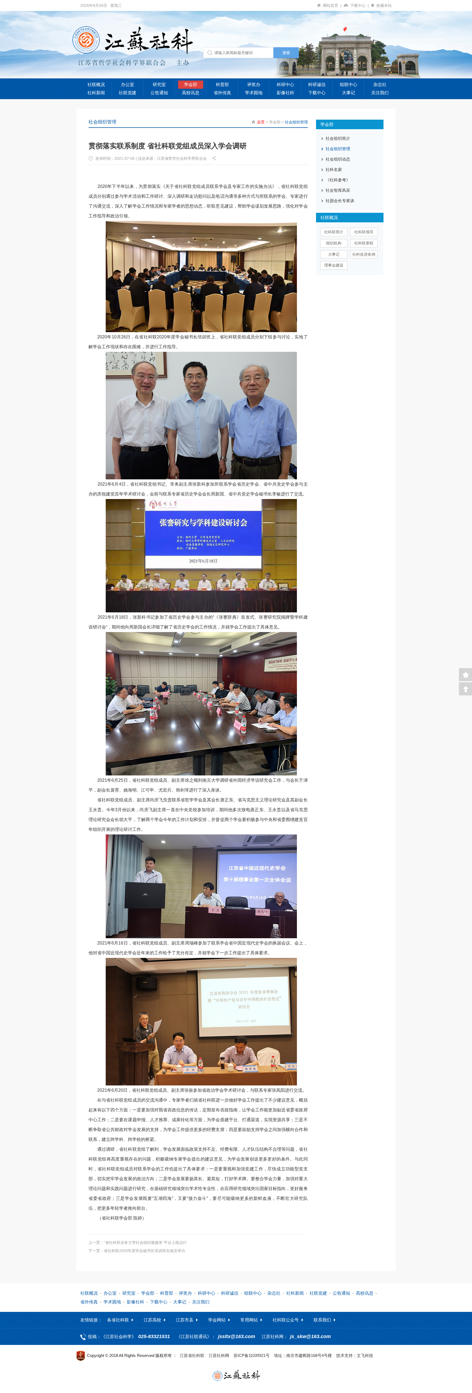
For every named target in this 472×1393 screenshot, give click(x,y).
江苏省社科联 (192, 1355)
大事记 (348, 92)
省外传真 (222, 92)
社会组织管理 (296, 122)
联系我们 (322, 1320)
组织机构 (333, 243)
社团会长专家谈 (340, 200)
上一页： (137, 1242)
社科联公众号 (286, 1320)
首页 (261, 122)
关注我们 (380, 92)
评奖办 (253, 84)
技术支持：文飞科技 (354, 1355)
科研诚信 (317, 84)
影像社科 (285, 92)
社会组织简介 (338, 138)
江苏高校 (152, 1320)
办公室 (127, 84)
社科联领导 (363, 232)
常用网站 (249, 1320)
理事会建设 (333, 265)
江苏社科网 (219, 1355)
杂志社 (380, 84)
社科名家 (334, 169)
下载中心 (359, 5)
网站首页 (332, 5)
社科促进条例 (363, 254)
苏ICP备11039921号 (252, 1355)
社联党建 (127, 92)
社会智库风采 (338, 190)
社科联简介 (333, 232)
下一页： (136, 1251)
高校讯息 (190, 92)
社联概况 (96, 84)
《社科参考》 (338, 180)
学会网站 (217, 1320)
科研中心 (285, 84)
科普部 (222, 84)
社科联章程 (363, 243)
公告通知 (159, 92)
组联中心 (348, 84)
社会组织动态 (338, 159)
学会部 (190, 84)
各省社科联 (118, 1320)
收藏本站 (384, 5)
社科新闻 (96, 92)
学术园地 (253, 92)
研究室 (159, 84)
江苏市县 (184, 1320)
